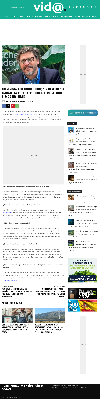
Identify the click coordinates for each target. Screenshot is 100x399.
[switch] (74, 199)
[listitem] (50, 195)
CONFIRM (36, 228)
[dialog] (50, 199)
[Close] (84, 168)
